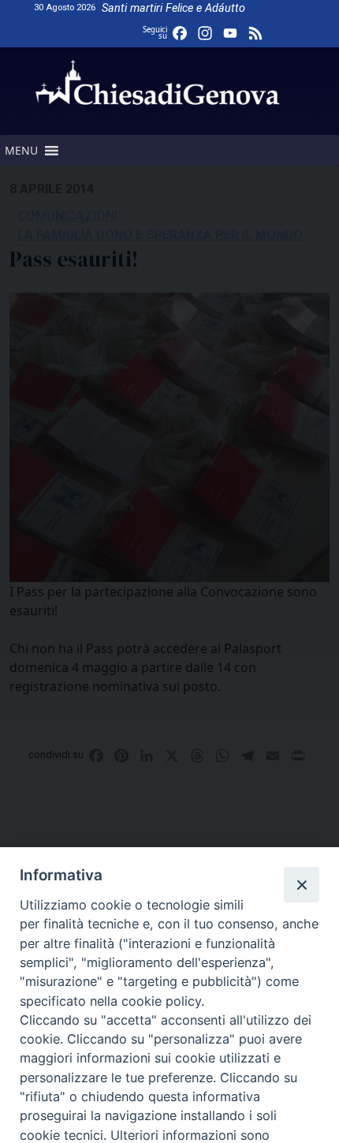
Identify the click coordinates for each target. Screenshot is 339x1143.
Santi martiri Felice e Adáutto (173, 8)
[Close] (301, 884)
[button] (21, 150)
